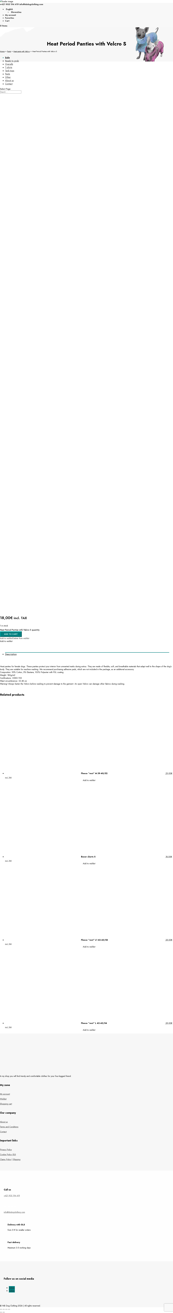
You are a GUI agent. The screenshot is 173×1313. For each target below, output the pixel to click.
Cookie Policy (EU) (8, 1154)
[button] (14, 638)
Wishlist (3, 1099)
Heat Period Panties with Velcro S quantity (20, 629)
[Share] (4, 1309)
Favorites (9, 18)
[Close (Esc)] (1, 1309)
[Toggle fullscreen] (6, 1309)
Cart (7, 20)
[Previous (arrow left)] (1, 1312)
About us (4, 1121)
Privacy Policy (6, 1149)
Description (11, 654)
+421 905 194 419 (9, 4)
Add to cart (11, 634)
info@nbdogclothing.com (14, 1212)
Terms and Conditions (9, 1126)
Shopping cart (6, 1103)
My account (10, 15)
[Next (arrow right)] (4, 1312)
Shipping (16, 1159)
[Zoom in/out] (9, 1309)
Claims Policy (5, 1159)
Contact (3, 1131)
